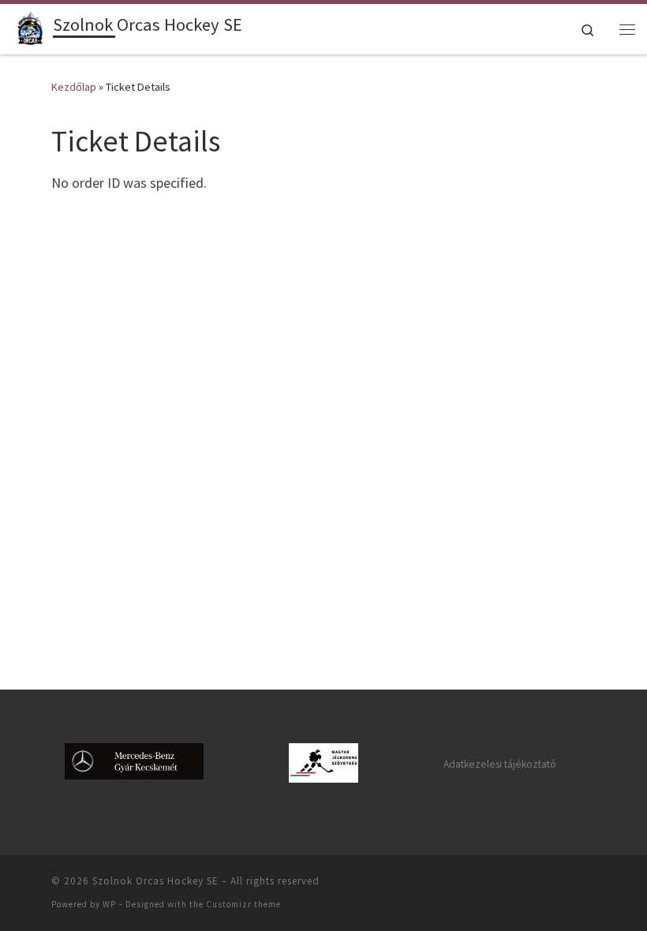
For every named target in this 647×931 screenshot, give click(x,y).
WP (109, 904)
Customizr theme (243, 904)
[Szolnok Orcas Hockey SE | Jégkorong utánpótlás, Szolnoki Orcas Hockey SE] (29, 27)
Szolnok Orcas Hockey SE (155, 881)
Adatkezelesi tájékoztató (499, 764)
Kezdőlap (73, 87)
